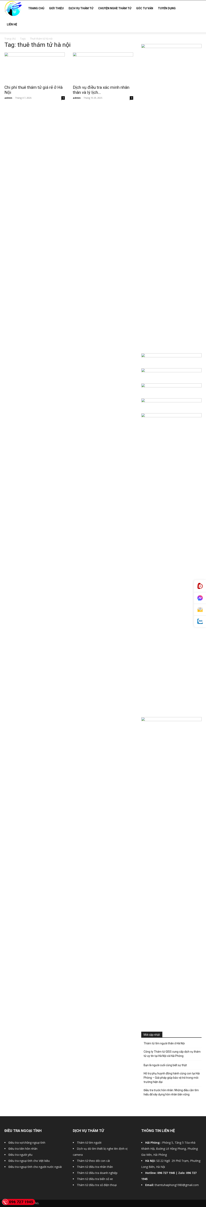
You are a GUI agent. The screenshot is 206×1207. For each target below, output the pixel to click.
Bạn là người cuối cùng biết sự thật (165, 1065)
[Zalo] (200, 621)
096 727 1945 (21, 1202)
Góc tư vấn (144, 8)
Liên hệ (12, 24)
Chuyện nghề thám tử (114, 8)
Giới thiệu (56, 8)
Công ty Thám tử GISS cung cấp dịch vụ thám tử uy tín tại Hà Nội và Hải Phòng (172, 1053)
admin (8, 97)
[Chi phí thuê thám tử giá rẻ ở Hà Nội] (34, 67)
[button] (197, 8)
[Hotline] (200, 586)
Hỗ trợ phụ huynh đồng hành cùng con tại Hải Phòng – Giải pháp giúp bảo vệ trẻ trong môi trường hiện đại (172, 1078)
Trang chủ (36, 8)
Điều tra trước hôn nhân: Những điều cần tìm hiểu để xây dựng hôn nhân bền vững (171, 1092)
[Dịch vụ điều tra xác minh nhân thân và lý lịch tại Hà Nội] (103, 67)
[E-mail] (200, 610)
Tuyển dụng (167, 8)
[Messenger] (200, 598)
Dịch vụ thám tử (81, 8)
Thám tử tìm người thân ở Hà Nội (164, 1043)
